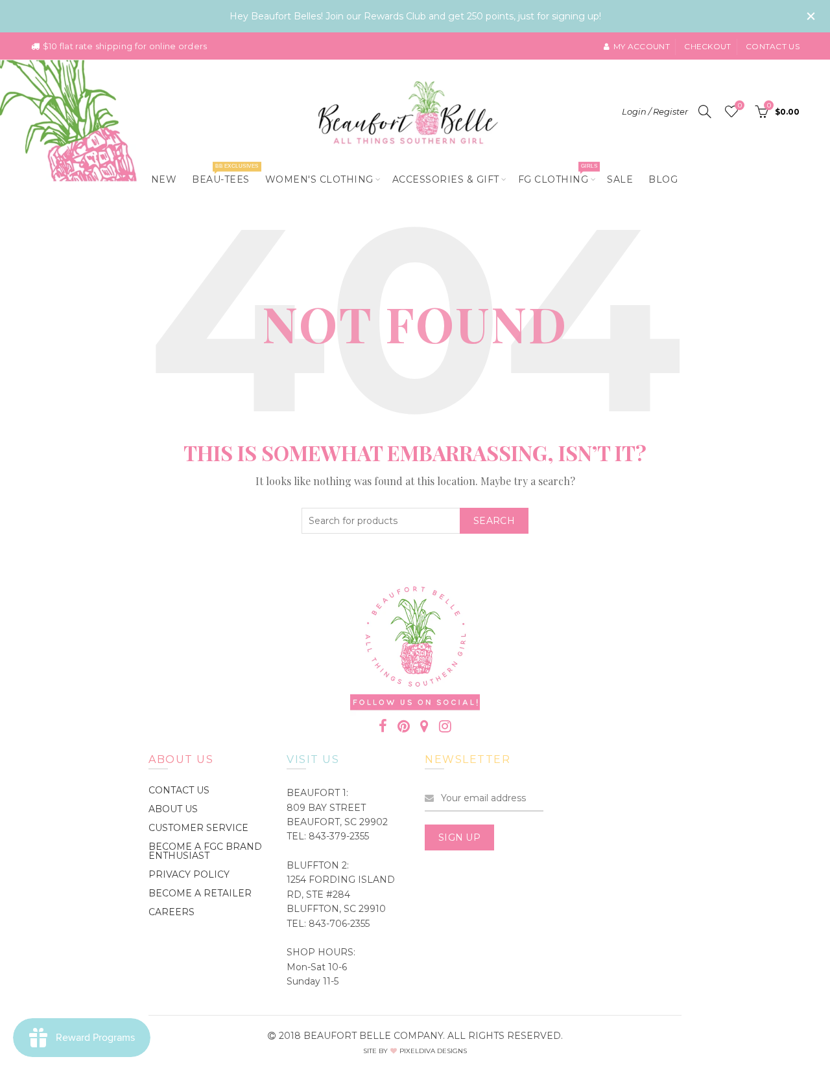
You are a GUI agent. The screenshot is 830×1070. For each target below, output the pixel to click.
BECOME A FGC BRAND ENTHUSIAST (205, 851)
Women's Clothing (319, 179)
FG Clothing (557, 174)
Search (494, 521)
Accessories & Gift (445, 179)
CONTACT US (178, 790)
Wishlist (739, 105)
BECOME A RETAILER (200, 893)
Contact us (773, 46)
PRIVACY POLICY (189, 874)
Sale (620, 179)
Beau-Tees (225, 174)
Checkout (707, 46)
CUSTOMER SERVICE (198, 828)
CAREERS (171, 912)
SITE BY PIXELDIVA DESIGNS (415, 1051)
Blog (663, 179)
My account (641, 46)
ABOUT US (173, 809)
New (164, 179)
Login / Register (655, 111)
